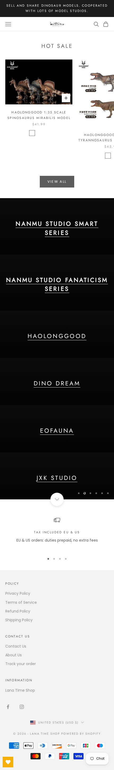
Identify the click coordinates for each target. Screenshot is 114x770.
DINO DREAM (57, 383)
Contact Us (15, 646)
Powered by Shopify (81, 733)
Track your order (20, 663)
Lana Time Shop (20, 690)
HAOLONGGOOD (57, 336)
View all (57, 181)
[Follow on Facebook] (8, 706)
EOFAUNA (57, 430)
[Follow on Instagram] (21, 706)
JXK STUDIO (57, 478)
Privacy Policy (17, 593)
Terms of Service (21, 602)
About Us (13, 655)
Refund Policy (17, 611)
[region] (57, 348)
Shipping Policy (19, 620)
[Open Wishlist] (8, 762)
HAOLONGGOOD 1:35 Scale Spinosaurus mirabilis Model (39, 115)
